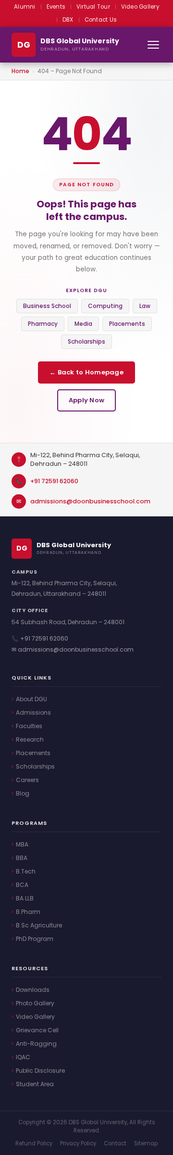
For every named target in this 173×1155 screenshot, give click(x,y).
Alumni (24, 7)
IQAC (23, 1057)
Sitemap (146, 1143)
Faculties (29, 726)
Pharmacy (43, 324)
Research (30, 739)
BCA (22, 885)
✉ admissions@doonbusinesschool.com (73, 649)
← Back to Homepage (86, 372)
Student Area (35, 1084)
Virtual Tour (93, 7)
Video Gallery (140, 7)
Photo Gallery (35, 1003)
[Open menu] (153, 44)
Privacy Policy (78, 1143)
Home (20, 71)
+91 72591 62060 (54, 481)
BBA (21, 858)
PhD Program (34, 939)
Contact (115, 1143)
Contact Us (101, 20)
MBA (22, 844)
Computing (105, 306)
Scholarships (86, 341)
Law (144, 306)
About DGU (31, 699)
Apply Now (86, 400)
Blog (22, 793)
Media (83, 324)
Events (56, 7)
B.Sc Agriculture (39, 925)
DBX (68, 20)
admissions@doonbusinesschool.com (90, 501)
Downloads (32, 990)
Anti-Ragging (36, 1044)
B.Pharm (28, 912)
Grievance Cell (37, 1030)
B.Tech (26, 871)
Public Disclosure (40, 1070)
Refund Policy (33, 1143)
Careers (27, 780)
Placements (127, 324)
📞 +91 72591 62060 (40, 638)
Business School (47, 306)
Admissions (33, 712)
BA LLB (25, 898)
